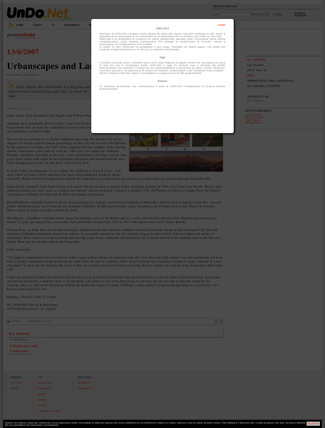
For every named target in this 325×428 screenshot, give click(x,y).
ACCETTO (313, 424)
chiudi (221, 25)
